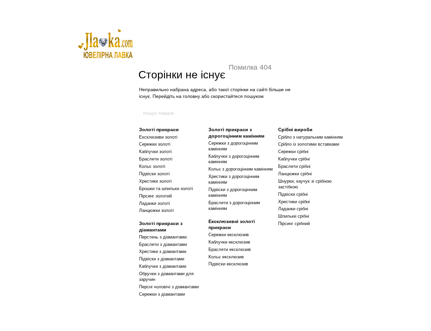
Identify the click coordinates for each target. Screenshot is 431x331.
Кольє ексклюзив (226, 256)
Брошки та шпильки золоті (166, 188)
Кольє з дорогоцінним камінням (240, 169)
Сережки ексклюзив (228, 234)
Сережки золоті (154, 144)
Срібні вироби (295, 129)
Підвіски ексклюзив (228, 263)
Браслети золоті (155, 158)
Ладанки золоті (154, 203)
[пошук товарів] (288, 113)
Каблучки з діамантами (162, 266)
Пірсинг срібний (294, 223)
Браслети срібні (294, 166)
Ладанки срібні (293, 208)
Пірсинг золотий (155, 195)
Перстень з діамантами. (163, 237)
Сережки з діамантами (162, 294)
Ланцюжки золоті (156, 210)
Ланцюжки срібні (295, 173)
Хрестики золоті (155, 181)
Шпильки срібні (293, 216)
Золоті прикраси (159, 129)
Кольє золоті (152, 166)
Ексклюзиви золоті (158, 137)
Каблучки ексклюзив (229, 242)
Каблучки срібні (294, 158)
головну (191, 96)
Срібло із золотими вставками (308, 144)
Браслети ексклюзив (229, 249)
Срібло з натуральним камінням (310, 137)
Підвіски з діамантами (161, 258)
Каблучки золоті (155, 151)
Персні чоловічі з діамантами (169, 286)
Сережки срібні (293, 151)
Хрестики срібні (294, 201)
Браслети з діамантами (163, 244)
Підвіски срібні (293, 194)
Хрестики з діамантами (162, 251)
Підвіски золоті (154, 173)
